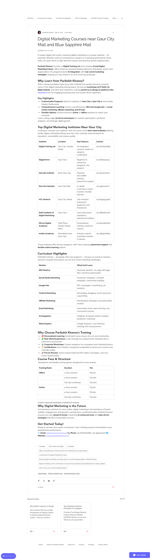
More (114, 18)
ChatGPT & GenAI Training (99, 18)
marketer (42, 446)
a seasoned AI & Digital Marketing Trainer (53, 455)
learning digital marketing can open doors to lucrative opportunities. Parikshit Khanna (68, 459)
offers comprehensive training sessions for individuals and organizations (63, 451)
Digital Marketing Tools (72, 473)
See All (122, 499)
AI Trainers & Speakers (63, 18)
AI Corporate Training (44, 18)
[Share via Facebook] (39, 481)
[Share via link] (54, 481)
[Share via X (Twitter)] (44, 481)
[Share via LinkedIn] (49, 481)
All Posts (30, 18)
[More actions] (113, 32)
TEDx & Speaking (81, 18)
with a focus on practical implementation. (53, 468)
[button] (122, 18)
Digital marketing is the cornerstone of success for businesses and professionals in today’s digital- (72, 463)
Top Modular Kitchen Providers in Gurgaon (73, 507)
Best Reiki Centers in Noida (42, 506)
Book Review (42, 473)
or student (70, 446)
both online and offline (56, 446)
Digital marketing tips (55, 473)
